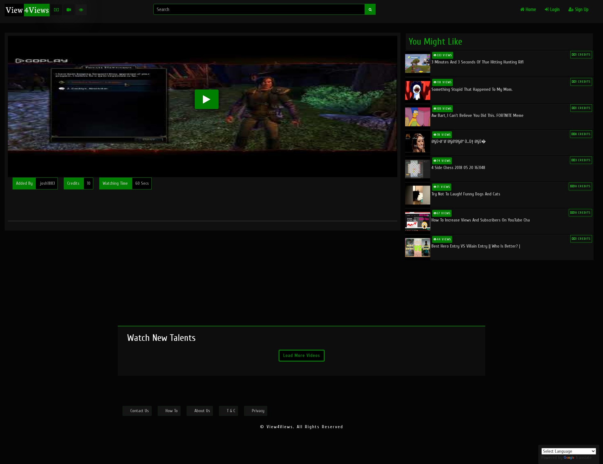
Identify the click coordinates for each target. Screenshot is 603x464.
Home (530, 9)
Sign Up (581, 9)
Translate (583, 457)
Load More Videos (301, 355)
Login (554, 9)
